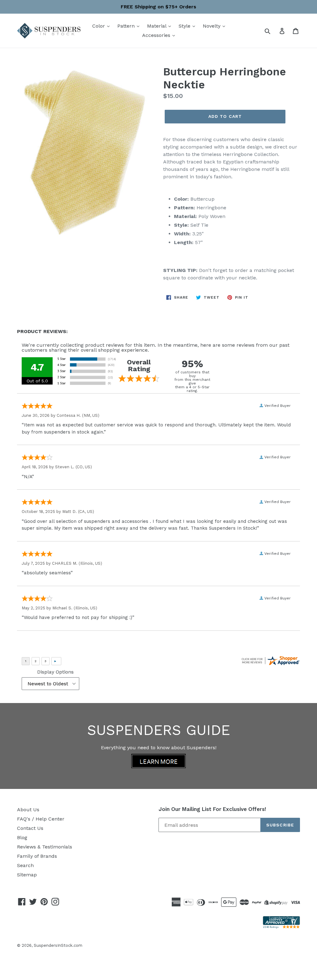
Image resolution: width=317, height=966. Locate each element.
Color (99, 26)
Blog (22, 837)
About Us (28, 809)
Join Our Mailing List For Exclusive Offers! (212, 809)
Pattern (126, 26)
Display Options (55, 672)
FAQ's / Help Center (40, 819)
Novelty (212, 26)
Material (157, 26)
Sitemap (27, 875)
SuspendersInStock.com (58, 945)
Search (25, 865)
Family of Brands (37, 856)
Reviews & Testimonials (44, 847)
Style (185, 26)
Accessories (157, 35)
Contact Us (30, 828)
